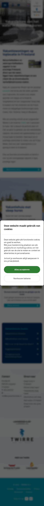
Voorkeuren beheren (22, 278)
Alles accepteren (22, 269)
